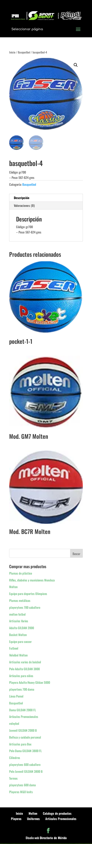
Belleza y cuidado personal (25, 737)
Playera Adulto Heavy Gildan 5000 (29, 682)
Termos (13, 778)
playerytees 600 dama (22, 785)
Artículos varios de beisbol (25, 662)
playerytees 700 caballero (24, 607)
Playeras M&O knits (21, 791)
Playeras (16, 818)
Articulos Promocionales (23, 716)
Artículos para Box (20, 744)
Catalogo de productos (57, 813)
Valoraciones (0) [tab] (24, 205)
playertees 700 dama (21, 689)
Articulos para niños (21, 675)
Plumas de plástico (20, 573)
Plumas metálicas (19, 600)
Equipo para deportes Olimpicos (28, 593)
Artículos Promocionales (60, 818)
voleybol (14, 723)
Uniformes (33, 818)
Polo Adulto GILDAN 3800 (24, 668)
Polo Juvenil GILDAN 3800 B (26, 771)
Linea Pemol (16, 696)
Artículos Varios (18, 621)
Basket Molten (18, 634)
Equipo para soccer (20, 641)
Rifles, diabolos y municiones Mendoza (32, 580)
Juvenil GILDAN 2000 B (23, 730)
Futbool (13, 648)
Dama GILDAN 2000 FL (22, 710)
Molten (13, 586)
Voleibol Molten (18, 655)
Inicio (12, 52)
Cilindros (14, 757)
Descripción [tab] (21, 197)
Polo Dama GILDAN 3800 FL (25, 750)
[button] (76, 65)
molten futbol (17, 614)
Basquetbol (24, 52)
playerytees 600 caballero (24, 764)
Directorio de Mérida (53, 837)
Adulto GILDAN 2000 (21, 627)
